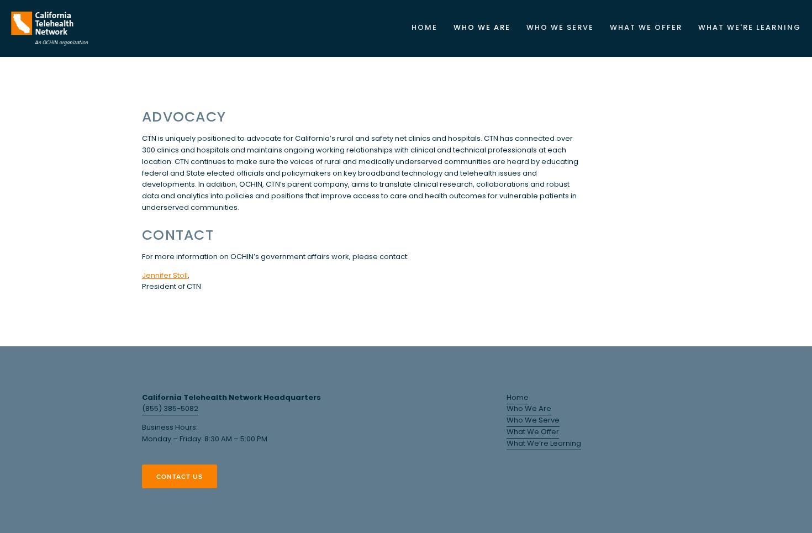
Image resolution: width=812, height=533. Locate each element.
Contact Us (179, 476)
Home (424, 28)
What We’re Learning (544, 444)
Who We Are (529, 409)
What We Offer (533, 432)
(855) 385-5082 (170, 409)
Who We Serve (533, 420)
